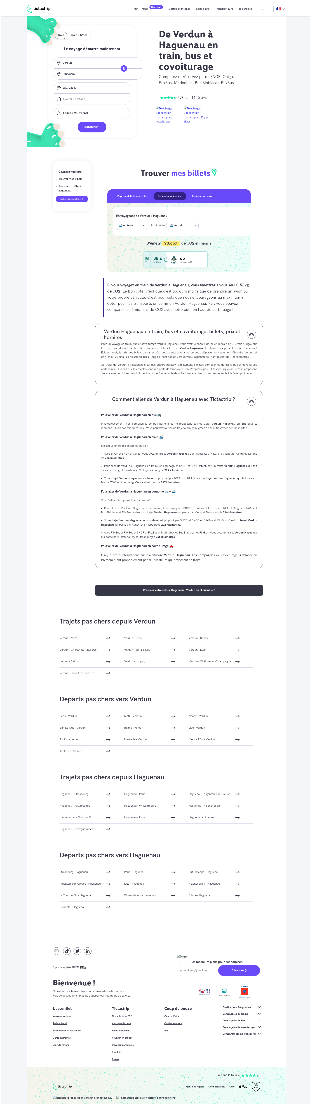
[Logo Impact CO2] (147, 260)
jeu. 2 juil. (69, 88)
